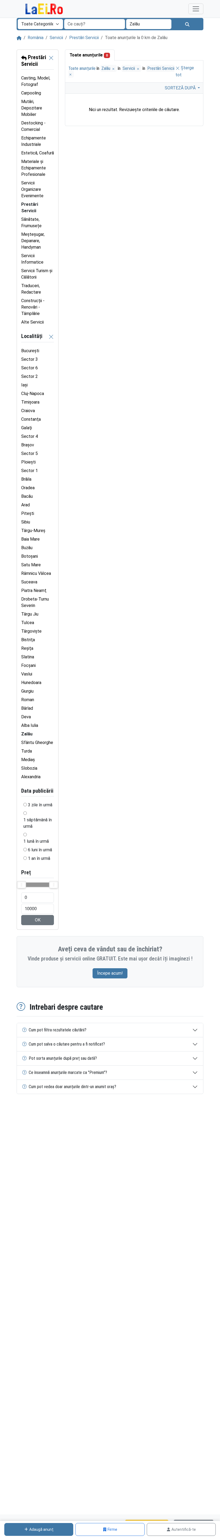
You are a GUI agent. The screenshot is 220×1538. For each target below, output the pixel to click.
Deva (26, 716)
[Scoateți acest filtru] (51, 60)
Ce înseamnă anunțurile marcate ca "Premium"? (68, 1072)
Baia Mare (30, 539)
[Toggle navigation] (195, 8)
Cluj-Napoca (32, 393)
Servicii (56, 37)
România (35, 37)
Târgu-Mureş (33, 530)
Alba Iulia (29, 725)
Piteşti (27, 513)
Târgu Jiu (29, 614)
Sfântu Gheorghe (37, 742)
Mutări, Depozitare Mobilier (31, 108)
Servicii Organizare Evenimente (32, 189)
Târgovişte (31, 631)
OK (38, 919)
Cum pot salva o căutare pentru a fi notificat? (67, 1044)
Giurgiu (27, 691)
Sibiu (25, 522)
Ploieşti (28, 462)
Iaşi (24, 385)
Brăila (26, 479)
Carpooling (31, 93)
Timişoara (30, 402)
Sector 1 (29, 470)
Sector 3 (29, 359)
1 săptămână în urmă (37, 823)
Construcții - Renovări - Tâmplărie (33, 307)
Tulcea (27, 622)
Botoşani (29, 556)
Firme (112, 1529)
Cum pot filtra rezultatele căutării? (57, 1029)
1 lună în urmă (36, 841)
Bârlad (27, 708)
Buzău (26, 547)
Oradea (28, 487)
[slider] (21, 884)
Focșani (28, 665)
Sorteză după (181, 87)
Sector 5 (29, 453)
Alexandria (31, 776)
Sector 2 (29, 376)
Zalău (106, 68)
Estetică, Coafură (37, 152)
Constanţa (31, 419)
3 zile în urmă (40, 804)
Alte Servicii (32, 322)
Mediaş (28, 759)
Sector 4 (29, 436)
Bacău (27, 496)
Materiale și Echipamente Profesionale (33, 168)
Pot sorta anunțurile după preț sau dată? (63, 1058)
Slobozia (29, 768)
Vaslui (26, 674)
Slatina (27, 656)
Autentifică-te (183, 1529)
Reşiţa (27, 648)
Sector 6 (29, 367)
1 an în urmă (39, 858)
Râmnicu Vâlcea (36, 573)
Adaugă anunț (41, 1529)
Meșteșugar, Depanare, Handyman (33, 241)
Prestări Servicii (84, 37)
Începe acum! (110, 973)
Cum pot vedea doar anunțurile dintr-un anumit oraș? (72, 1086)
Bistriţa (28, 639)
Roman (27, 699)
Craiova (28, 410)
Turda (26, 751)
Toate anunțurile (88, 55)
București (30, 350)
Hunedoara (31, 682)
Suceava (29, 581)
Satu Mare (31, 564)
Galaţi (26, 427)
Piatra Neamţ (33, 590)
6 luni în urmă (40, 849)
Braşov (27, 444)
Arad (25, 504)
